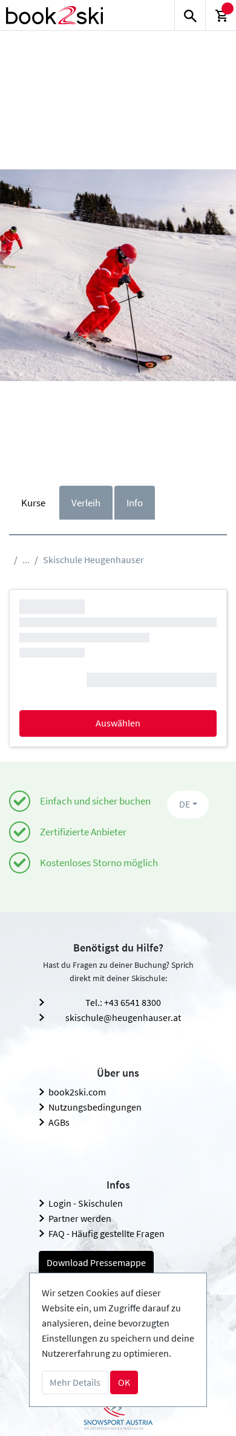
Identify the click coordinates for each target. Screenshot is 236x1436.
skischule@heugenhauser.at (123, 1017)
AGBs (59, 1122)
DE (184, 804)
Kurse (33, 502)
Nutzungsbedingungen (95, 1107)
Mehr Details (75, 1382)
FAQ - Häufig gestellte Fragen (106, 1233)
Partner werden (79, 1218)
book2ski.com (77, 1092)
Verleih (85, 502)
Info (134, 502)
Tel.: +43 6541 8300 (123, 1002)
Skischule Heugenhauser (93, 559)
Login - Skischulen (85, 1203)
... (26, 559)
